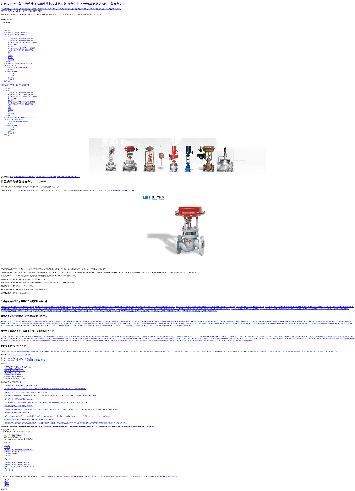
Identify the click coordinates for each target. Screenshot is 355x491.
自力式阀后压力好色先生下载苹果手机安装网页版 (168, 340)
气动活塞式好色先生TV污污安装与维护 (19, 358)
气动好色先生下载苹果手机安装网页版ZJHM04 (166, 311)
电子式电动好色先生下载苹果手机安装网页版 (225, 323)
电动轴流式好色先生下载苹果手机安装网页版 (165, 323)
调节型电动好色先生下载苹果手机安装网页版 (117, 325)
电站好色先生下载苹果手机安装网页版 (20, 104)
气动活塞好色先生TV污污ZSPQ (14, 376)
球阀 (9, 108)
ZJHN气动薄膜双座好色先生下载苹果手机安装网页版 (89, 307)
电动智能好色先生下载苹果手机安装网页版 (105, 323)
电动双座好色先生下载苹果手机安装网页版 (311, 321)
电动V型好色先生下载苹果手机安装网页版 (78, 321)
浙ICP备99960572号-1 (164, 476)
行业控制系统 (150, 426)
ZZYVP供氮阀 (231, 336)
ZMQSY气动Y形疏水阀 (141, 351)
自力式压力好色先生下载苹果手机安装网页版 (23, 96)
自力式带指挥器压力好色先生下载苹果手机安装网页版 (133, 340)
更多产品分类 (8, 470)
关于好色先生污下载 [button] (11, 125)
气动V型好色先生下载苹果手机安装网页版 (279, 307)
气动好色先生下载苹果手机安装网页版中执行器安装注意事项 (27, 360)
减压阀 (10, 110)
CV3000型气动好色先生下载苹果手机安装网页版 (16, 311)
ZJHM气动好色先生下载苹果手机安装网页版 (135, 311)
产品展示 (7, 446)
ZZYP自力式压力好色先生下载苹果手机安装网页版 (156, 336)
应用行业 (7, 115)
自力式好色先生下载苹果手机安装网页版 (295, 338)
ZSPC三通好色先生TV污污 (330, 351)
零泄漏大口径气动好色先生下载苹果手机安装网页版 (158, 307)
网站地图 (174, 476)
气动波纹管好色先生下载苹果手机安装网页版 (43, 309)
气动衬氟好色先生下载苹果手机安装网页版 (72, 309)
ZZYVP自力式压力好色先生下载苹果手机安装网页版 (289, 336)
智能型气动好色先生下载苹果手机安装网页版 (303, 309)
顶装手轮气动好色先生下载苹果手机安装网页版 (191, 307)
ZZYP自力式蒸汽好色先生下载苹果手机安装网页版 (209, 336)
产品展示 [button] (7, 90)
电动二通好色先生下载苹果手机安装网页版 (164, 321)
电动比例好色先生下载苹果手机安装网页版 (107, 321)
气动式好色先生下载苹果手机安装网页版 (107, 311)
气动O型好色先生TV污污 (179, 351)
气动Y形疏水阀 (193, 351)
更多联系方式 (28, 439)
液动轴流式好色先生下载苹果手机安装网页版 (195, 323)
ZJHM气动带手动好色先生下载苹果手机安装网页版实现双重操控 (66, 351)
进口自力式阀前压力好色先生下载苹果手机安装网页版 (31, 340)
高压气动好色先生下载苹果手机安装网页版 (47, 311)
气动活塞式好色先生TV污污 (124, 351)
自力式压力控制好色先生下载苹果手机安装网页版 (235, 340)
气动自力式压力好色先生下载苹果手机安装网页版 (65, 340)
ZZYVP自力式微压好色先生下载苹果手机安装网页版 (254, 336)
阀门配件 (11, 113)
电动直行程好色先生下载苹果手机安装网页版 (76, 323)
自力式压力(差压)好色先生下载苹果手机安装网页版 (202, 340)
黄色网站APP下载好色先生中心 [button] (14, 119)
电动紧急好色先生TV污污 (294, 351)
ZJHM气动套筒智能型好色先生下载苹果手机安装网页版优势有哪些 (23, 351)
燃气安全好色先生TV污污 (312, 351)
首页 (11, 177)
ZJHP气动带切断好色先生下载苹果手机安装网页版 (123, 307)
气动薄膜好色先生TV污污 (128, 190)
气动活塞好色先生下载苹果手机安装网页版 (130, 309)
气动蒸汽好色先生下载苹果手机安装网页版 (216, 309)
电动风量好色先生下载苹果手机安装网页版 (340, 321)
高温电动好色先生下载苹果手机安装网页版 (284, 323)
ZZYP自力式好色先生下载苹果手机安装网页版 (123, 336)
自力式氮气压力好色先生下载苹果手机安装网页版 (323, 336)
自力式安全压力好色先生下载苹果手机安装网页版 (99, 340)
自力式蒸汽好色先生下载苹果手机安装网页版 (35, 338)
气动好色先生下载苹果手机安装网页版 (20, 92)
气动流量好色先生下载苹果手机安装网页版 (101, 309)
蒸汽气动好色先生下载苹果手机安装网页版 (274, 309)
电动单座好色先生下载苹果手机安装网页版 (135, 321)
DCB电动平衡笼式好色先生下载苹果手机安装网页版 (20, 325)
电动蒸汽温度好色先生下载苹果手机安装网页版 (45, 323)
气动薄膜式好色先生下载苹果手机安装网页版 (308, 307)
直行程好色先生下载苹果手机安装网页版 (21, 102)
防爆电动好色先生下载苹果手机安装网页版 (255, 323)
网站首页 (7, 88)
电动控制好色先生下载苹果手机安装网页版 (193, 321)
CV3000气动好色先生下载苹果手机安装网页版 (333, 309)
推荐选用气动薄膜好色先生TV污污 (68, 177)
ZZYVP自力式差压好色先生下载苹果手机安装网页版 (132, 338)
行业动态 (11, 123)
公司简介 (11, 127)
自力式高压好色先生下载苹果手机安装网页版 (65, 338)
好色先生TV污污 (13, 98)
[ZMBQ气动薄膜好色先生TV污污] (177, 266)
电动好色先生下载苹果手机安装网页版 (20, 94)
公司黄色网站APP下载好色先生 (18, 121)
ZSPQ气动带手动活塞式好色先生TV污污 (101, 351)
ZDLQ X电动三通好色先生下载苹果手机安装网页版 (85, 325)
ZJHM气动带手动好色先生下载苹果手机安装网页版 (17, 307)
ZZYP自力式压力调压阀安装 (183, 336)
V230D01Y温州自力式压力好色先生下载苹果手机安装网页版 (51, 336)
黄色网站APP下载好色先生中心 (24, 177)
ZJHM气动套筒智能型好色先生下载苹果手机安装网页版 (53, 307)
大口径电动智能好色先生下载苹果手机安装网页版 (47, 321)
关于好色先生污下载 (11, 453)
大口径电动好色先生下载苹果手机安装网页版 (15, 321)
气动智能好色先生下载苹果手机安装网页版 (245, 309)
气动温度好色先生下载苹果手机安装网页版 (187, 309)
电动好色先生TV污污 (223, 351)
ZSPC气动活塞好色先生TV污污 (160, 351)
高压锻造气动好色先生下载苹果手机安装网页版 (77, 311)
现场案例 (11, 131)
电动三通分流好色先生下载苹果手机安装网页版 (251, 321)
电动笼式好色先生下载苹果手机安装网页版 (222, 321)
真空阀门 (11, 100)
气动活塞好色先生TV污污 (207, 351)
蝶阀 (9, 106)
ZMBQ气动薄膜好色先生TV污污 (253, 351)
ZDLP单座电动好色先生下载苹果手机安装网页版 (148, 325)
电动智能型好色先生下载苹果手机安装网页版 (135, 323)
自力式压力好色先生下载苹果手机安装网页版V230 (231, 338)
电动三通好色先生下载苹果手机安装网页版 (282, 321)
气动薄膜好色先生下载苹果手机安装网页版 (337, 307)
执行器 (10, 112)
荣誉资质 (11, 133)
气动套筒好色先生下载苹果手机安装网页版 (158, 309)
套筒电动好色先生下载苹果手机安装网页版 (313, 323)
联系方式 (7, 135)
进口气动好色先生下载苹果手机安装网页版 (250, 307)
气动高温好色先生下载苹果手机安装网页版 (221, 307)
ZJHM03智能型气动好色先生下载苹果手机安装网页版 (199, 311)
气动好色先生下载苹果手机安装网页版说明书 (19, 117)
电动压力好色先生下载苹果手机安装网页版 (15, 323)
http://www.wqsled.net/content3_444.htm (20, 355)
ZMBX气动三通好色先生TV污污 (274, 351)
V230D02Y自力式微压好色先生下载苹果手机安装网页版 (89, 336)
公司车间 (11, 129)
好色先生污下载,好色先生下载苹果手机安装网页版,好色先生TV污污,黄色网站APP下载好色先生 (63, 4)
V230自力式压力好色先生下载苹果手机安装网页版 (97, 338)
